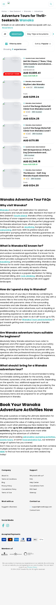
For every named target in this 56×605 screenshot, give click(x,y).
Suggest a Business (9, 507)
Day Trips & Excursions (37, 34)
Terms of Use (7, 492)
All (5, 34)
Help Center (34, 482)
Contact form (35, 510)
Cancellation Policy (9, 489)
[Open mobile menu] (4, 4)
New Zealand (15, 11)
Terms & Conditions (9, 479)
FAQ (31, 479)
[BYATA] (4, 554)
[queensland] (29, 554)
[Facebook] (3, 525)
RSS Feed (33, 489)
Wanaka (27, 11)
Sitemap (33, 492)
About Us (5, 476)
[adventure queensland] (16, 554)
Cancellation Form (37, 486)
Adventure (38, 11)
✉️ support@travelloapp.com (41, 507)
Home (4, 11)
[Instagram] (7, 525)
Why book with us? (37, 476)
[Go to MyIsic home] (12, 4)
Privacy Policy (7, 486)
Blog (3, 482)
